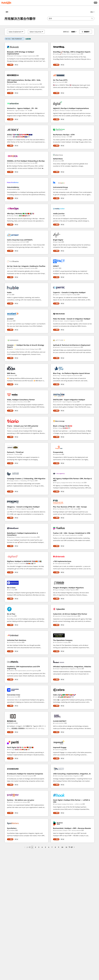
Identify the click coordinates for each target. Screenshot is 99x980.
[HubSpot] (6, 2)
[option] (15, 32)
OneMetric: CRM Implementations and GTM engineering (23, 667)
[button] (92, 12)
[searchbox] (70, 18)
